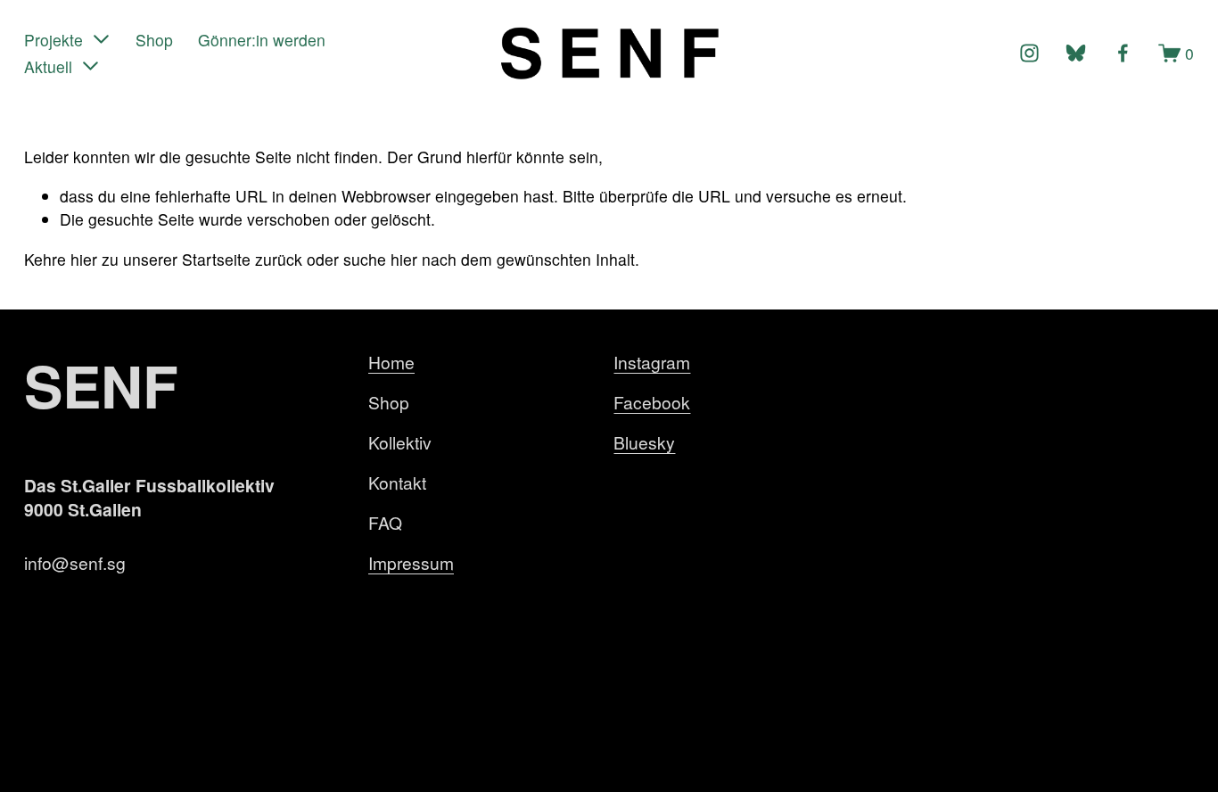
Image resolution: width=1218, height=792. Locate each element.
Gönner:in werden (261, 40)
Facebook (651, 402)
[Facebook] (1123, 53)
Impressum (411, 562)
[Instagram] (1029, 53)
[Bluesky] (1076, 53)
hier (83, 259)
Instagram (651, 362)
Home (391, 362)
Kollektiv (400, 442)
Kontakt (397, 482)
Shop (154, 40)
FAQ (385, 522)
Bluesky (644, 442)
